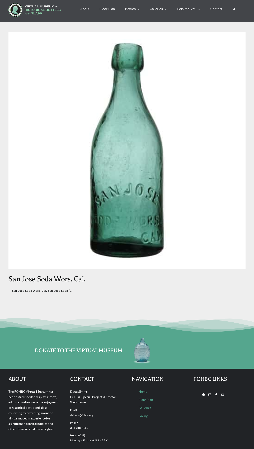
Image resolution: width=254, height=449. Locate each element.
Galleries (145, 408)
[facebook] (216, 394)
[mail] (222, 394)
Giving (143, 416)
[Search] (234, 9)
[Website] (203, 394)
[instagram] (209, 394)
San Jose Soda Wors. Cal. (47, 279)
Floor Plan (146, 400)
